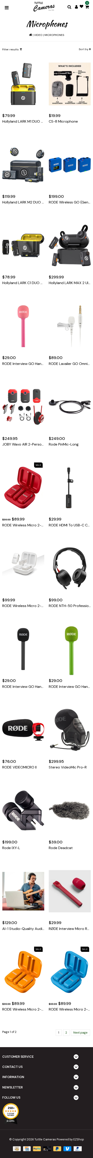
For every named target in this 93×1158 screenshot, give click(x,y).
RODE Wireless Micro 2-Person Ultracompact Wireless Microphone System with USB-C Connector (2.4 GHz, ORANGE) (23, 1009)
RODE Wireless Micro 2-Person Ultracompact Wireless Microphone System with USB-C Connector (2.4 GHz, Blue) (70, 1009)
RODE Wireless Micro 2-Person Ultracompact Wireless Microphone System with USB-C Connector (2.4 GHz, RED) (23, 525)
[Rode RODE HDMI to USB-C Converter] (70, 488)
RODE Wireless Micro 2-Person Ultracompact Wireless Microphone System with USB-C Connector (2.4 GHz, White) (23, 606)
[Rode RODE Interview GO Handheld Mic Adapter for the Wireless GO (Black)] (23, 649)
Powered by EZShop (70, 1139)
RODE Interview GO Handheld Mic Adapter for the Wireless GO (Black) (23, 686)
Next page (80, 1032)
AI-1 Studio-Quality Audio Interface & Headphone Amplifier (23, 929)
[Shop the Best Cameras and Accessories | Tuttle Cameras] (43, 7)
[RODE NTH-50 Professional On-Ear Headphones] (70, 568)
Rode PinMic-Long (64, 444)
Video (38, 35)
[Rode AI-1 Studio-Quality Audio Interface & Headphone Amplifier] (23, 891)
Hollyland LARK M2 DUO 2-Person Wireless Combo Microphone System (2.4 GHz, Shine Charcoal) (23, 202)
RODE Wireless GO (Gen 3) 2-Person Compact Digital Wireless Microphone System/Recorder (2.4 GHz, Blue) (70, 202)
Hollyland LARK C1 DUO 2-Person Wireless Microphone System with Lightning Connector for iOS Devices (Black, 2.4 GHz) (23, 283)
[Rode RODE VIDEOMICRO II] (23, 730)
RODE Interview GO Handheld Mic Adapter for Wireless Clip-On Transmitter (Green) (70, 686)
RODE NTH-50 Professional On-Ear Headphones (70, 606)
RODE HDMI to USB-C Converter (70, 525)
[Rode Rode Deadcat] (70, 810)
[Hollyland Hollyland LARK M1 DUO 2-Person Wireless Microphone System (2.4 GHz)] (23, 84)
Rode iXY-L (11, 848)
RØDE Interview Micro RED (70, 929)
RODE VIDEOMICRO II (19, 767)
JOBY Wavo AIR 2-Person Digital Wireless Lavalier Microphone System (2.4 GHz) (23, 444)
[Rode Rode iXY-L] (23, 810)
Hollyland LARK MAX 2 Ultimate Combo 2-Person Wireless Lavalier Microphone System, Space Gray (70, 283)
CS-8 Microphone (63, 121)
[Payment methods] (16, 1148)
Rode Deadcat (61, 848)
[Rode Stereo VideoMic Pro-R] (70, 730)
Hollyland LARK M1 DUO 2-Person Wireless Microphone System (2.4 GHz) (23, 121)
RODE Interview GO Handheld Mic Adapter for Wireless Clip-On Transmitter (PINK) (23, 364)
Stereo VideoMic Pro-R (68, 767)
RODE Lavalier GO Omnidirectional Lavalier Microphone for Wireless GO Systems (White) (70, 364)
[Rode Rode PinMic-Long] (70, 407)
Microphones (54, 35)
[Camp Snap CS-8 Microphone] (70, 84)
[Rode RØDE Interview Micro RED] (70, 891)
